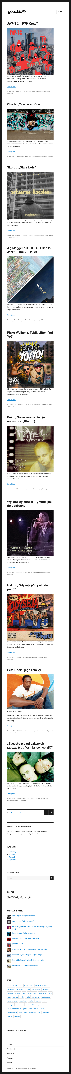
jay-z (50, 993)
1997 (28, 798)
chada (26, 156)
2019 (9, 985)
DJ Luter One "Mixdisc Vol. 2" (23, 921)
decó (33, 657)
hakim (37, 657)
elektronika (45, 989)
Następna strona (51, 814)
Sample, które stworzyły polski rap (25, 965)
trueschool (32, 1013)
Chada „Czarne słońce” (24, 104)
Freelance (10, 1053)
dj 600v (30, 156)
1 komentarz (23, 800)
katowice (38, 798)
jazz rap (33, 235)
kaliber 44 (32, 798)
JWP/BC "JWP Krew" (19, 944)
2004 (22, 572)
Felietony (12, 852)
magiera (37, 1001)
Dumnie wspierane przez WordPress (25, 1068)
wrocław (9, 322)
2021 (20, 985)
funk (24, 993)
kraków (41, 657)
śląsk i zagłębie (49, 235)
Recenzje (18, 91)
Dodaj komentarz (48, 156)
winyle (10, 1016)
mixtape (10, 1005)
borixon (29, 489)
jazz (9, 997)
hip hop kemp (31, 993)
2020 (15, 985)
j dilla (21, 997)
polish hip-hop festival (30, 1009)
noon (21, 1005)
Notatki (18, 156)
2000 (22, 156)
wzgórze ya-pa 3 (44, 489)
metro (44, 1001)
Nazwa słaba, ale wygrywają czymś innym (27, 955)
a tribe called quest (41, 985)
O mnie (9, 1044)
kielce (33, 489)
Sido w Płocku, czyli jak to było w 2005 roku (28, 960)
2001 (25, 489)
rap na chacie (12, 1013)
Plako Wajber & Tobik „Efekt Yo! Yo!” (30, 334)
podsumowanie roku (14, 1009)
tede (25, 1013)
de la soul (20, 989)
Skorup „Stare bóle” (21, 167)
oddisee (33, 1005)
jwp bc (33, 91)
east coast (31, 731)
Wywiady (19, 798)
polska (38, 91)
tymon (39, 572)
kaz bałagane (46, 997)
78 (22, 812)
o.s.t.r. (27, 1005)
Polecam (10, 1058)
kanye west (35, 997)
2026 (24, 91)
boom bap (28, 91)
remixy (47, 731)
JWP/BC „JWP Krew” (22, 23)
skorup (42, 235)
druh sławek (36, 989)
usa (50, 731)
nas (16, 1005)
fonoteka (17, 993)
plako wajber (37, 404)
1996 (24, 798)
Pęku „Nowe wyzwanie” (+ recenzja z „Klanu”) (26, 419)
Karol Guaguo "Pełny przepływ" (24, 933)
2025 (26, 572)
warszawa (43, 91)
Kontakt (9, 1063)
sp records (15, 800)
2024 (26, 985)
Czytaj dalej (11, 86)
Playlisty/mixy (11, 1049)
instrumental (31, 320)
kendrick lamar (12, 1001)
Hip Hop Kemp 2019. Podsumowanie (25, 938)
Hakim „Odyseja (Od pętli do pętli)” (27, 587)
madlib (31, 1001)
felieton (10, 993)
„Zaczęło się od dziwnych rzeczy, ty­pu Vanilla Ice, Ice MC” (30, 745)
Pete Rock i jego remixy (24, 670)
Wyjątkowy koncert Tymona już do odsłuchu (29, 503)
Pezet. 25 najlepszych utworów (23, 916)
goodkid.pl (10, 1068)
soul (20, 1013)
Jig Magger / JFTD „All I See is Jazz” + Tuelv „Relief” (29, 250)
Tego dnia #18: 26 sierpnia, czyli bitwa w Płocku (29, 949)
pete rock (42, 731)
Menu (60, 12)
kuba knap (23, 1001)
